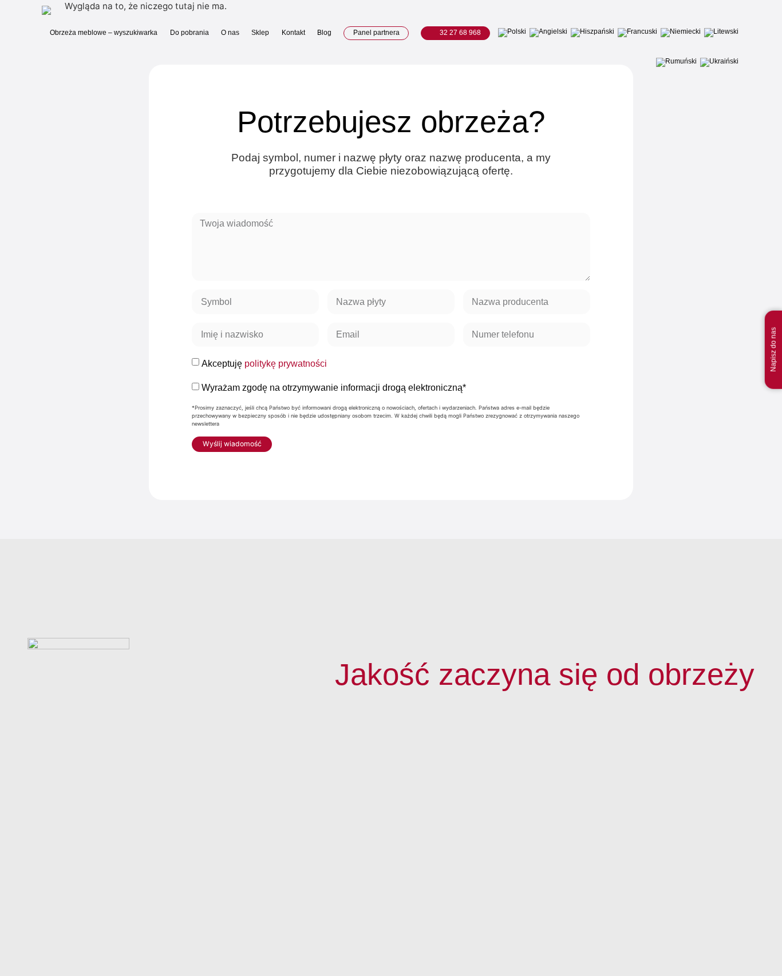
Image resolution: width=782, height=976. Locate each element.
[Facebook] (668, 922)
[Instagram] (694, 922)
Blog (324, 33)
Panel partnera (376, 33)
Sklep (260, 33)
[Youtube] (719, 922)
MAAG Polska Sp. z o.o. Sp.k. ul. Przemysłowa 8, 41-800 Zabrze (647, 861)
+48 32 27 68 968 (638, 789)
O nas (230, 33)
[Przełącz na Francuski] (637, 32)
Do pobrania (189, 33)
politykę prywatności (285, 363)
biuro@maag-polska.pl (634, 830)
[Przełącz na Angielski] (548, 32)
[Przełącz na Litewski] (721, 32)
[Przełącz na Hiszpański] (592, 32)
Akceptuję (264, 363)
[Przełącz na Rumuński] (676, 62)
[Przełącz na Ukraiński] (719, 62)
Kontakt (293, 33)
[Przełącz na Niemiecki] (681, 32)
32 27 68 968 (459, 33)
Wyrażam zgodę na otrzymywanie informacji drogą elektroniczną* (334, 387)
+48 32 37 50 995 (638, 803)
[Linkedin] (744, 922)
